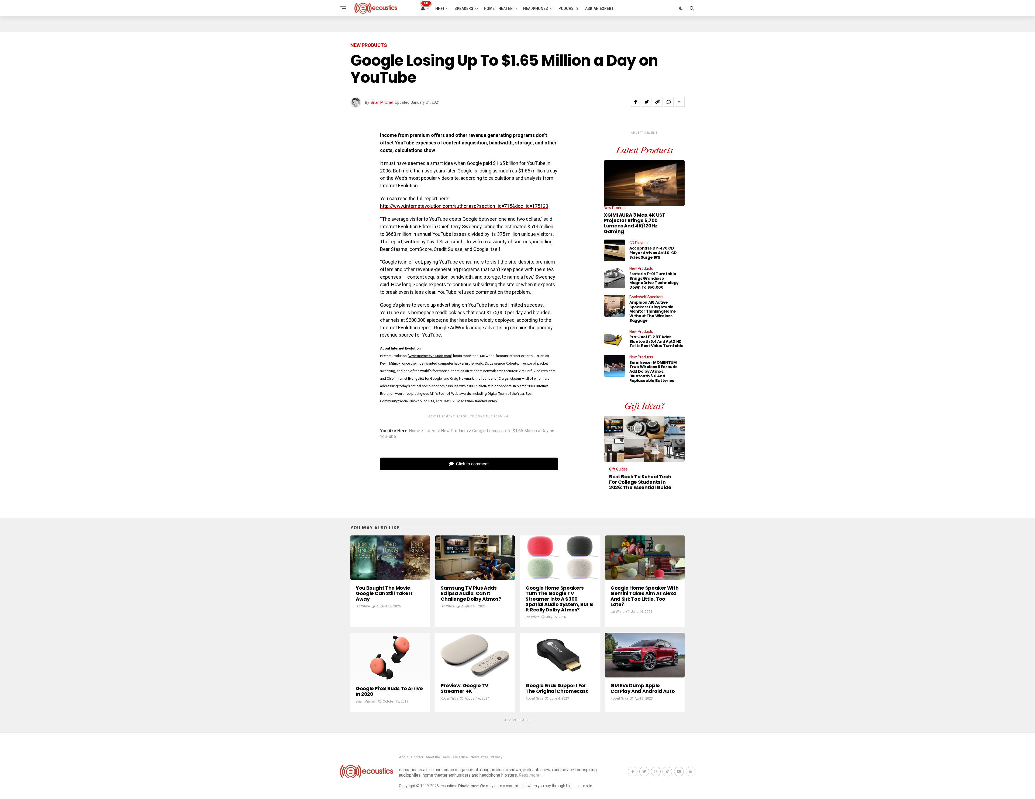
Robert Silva (449, 698)
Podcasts (568, 8)
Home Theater (498, 8)
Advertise (460, 757)
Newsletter (479, 757)
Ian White (363, 606)
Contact (417, 757)
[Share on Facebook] (635, 102)
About (403, 757)
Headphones (535, 8)
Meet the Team (438, 757)
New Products (454, 431)
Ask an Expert (599, 8)
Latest (431, 431)
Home (414, 431)
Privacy (496, 757)
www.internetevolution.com (430, 356)
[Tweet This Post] (646, 102)
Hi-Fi (439, 8)
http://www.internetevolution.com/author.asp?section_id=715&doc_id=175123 (464, 206)
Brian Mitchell (382, 102)
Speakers (463, 8)
